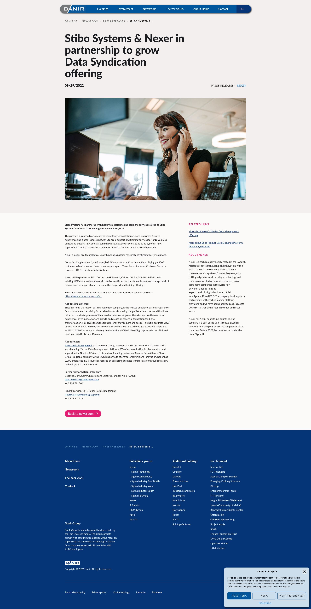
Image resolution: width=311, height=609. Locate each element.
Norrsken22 (179, 509)
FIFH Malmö (217, 495)
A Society (135, 505)
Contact (223, 9)
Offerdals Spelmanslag (222, 519)
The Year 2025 (175, 9)
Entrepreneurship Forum (223, 490)
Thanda (134, 519)
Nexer (133, 500)
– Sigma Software (139, 495)
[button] (304, 571)
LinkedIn (140, 592)
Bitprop (214, 486)
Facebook (157, 592)
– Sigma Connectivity (141, 476)
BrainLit (177, 466)
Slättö (176, 519)
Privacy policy (99, 592)
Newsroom (149, 9)
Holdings (102, 9)
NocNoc (177, 505)
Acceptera (239, 595)
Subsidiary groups (141, 461)
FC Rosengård (217, 471)
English (244, 9)
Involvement (125, 9)
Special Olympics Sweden (223, 476)
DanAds (177, 476)
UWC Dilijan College (221, 538)
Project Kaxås (217, 524)
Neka (264, 595)
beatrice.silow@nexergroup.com (82, 379)
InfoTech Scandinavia (184, 490)
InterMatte (179, 495)
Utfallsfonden (217, 548)
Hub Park (177, 486)
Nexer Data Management (78, 345)
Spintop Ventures (182, 524)
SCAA (213, 529)
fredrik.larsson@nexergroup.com (82, 394)
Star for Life (216, 466)
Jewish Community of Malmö (225, 505)
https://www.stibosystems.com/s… (83, 296)
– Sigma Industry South (142, 490)
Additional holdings (185, 461)
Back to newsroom (81, 413)
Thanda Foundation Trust (223, 533)
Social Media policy (75, 592)
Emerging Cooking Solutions (225, 481)
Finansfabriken (180, 481)
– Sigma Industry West (142, 486)
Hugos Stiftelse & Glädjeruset (226, 500)
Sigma (133, 466)
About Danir (201, 9)
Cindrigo (177, 471)
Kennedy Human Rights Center (226, 509)
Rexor (176, 514)
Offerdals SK (217, 514)
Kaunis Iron (179, 500)
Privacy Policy (265, 603)
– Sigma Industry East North (145, 481)
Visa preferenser (291, 595)
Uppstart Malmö (219, 543)
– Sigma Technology (140, 471)
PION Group (136, 509)
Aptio (132, 514)
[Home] (73, 9)
